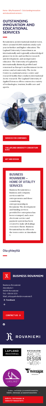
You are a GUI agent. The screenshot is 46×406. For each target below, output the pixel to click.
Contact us (13, 315)
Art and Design (12, 159)
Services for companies (16, 138)
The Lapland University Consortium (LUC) (21, 148)
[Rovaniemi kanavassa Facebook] (4, 324)
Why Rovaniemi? (15, 10)
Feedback (9, 299)
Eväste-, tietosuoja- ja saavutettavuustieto (22, 393)
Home (5, 10)
